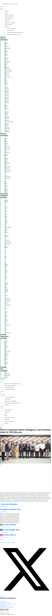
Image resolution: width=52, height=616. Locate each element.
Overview (5, 26)
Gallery (2, 379)
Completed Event (5, 409)
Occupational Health (5, 387)
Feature (5, 423)
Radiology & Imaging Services (8, 34)
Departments (3, 36)
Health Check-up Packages (5, 401)
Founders (5, 11)
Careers (2, 425)
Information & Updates (5, 417)
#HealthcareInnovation (17, 501)
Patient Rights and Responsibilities (5, 403)
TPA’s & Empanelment (5, 397)
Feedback (5, 405)
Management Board (5, 16)
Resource (3, 395)
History (5, 13)
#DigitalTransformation (35, 501)
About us (2, 9)
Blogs (5, 415)
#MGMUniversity (43, 501)
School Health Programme (5, 385)
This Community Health (5, 389)
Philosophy (5, 20)
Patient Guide (5, 399)
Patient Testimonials (5, 421)
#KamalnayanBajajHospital (6, 501)
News (5, 413)
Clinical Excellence (5, 24)
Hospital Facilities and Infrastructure (8, 32)
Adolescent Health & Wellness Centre (5, 383)
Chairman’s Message (5, 15)
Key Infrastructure (8, 28)
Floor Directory (8, 30)
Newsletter (5, 411)
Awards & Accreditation (5, 22)
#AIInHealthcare (25, 501)
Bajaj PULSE (5, 419)
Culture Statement (5, 18)
